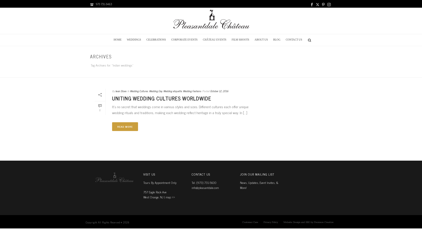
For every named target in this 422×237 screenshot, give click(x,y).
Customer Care (250, 222)
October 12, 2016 (219, 91)
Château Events (214, 39)
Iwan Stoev (120, 91)
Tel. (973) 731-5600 (204, 182)
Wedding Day (155, 91)
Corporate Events (184, 39)
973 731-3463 (104, 4)
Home (118, 39)
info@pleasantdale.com (205, 187)
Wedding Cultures (139, 91)
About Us (261, 39)
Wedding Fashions (192, 91)
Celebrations (156, 39)
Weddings (134, 39)
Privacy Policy (271, 222)
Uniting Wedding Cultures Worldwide (161, 98)
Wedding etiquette (172, 91)
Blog (276, 39)
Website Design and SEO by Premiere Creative (308, 222)
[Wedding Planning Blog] (211, 21)
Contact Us (294, 39)
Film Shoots (240, 39)
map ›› (170, 196)
